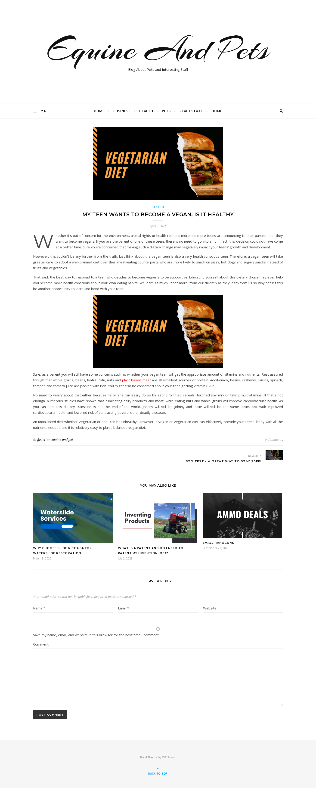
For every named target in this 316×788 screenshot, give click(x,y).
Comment (41, 644)
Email (123, 608)
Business (121, 111)
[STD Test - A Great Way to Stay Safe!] (274, 455)
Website (210, 608)
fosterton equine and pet (55, 439)
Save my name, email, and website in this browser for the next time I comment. (96, 635)
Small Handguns (218, 542)
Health (146, 111)
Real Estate (191, 111)
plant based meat (136, 380)
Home (99, 111)
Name (39, 608)
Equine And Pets (158, 49)
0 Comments (274, 439)
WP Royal (168, 757)
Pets (166, 111)
